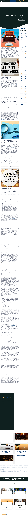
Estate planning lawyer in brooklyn (7, 471)
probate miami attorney (16, 466)
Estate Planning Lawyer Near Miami (5, 465)
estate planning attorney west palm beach (8, 467)
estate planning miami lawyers (9, 466)
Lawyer (6, 1)
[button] (2, 3)
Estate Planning (5, 0)
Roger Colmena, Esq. (26, 70)
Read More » (21, 43)
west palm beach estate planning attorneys (19, 467)
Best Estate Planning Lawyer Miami (24, 465)
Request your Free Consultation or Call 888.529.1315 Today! (14, 478)
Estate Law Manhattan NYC (5, 470)
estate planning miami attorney (13, 466)
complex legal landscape (15, 194)
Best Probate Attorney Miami (17, 465)
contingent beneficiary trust (6, 462)
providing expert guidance (12, 247)
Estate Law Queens (14, 470)
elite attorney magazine (2, 466)
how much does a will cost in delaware (7, 452)
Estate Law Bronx (19, 470)
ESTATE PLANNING (3, 27)
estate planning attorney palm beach (4, 467)
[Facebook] (19, 1)
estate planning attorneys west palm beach (14, 467)
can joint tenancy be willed (21, 441)
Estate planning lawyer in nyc (24, 471)
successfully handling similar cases (11, 147)
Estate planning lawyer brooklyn (3, 471)
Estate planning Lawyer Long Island (21, 452)
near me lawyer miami (22, 466)
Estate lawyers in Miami (2, 469)
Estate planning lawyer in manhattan (16, 471)
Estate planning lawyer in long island (11, 471)
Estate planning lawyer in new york (20, 471)
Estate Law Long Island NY (11, 470)
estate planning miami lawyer (5, 466)
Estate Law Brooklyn (16, 470)
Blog (18, 17)
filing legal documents (11, 218)
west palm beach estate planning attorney (24, 467)
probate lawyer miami (24, 466)
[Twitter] (20, 1)
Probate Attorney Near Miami (13, 465)
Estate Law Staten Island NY (2, 470)
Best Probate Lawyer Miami (20, 465)
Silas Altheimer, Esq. (22, 86)
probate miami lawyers (19, 466)
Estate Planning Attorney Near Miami (9, 465)
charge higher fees (14, 325)
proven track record (14, 84)
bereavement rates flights (21, 455)
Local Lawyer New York (21, 470)
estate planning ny (24, 470)
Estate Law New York (8, 470)
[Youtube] (21, 1)
